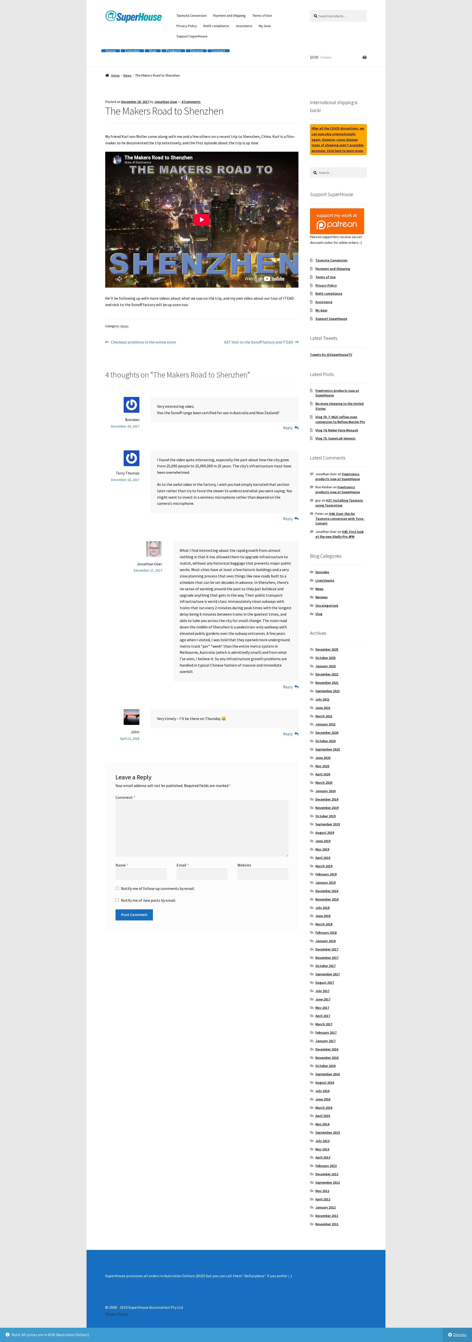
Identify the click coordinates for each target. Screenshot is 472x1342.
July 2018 (322, 907)
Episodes (132, 50)
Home (110, 50)
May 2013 (322, 1149)
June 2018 (322, 916)
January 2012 (325, 1207)
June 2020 (322, 757)
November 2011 (327, 1224)
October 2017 (325, 966)
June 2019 (322, 841)
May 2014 (322, 1124)
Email (183, 865)
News (127, 75)
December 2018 (326, 891)
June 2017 (322, 999)
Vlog (153, 50)
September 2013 (327, 1132)
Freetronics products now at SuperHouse (337, 476)
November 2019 (327, 807)
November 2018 (327, 899)
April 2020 (322, 774)
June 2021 (322, 707)
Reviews (321, 597)
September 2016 (327, 1074)
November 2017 (327, 957)
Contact (218, 50)
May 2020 (322, 766)
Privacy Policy (187, 26)
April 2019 (322, 857)
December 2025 (326, 649)
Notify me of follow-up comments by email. (158, 888)
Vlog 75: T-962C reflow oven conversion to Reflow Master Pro (340, 419)
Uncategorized (326, 605)
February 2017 (326, 1032)
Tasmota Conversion (191, 15)
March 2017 (323, 1024)
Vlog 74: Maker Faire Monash (336, 430)
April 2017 (322, 1016)
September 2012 (327, 1182)
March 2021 (323, 716)
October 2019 (325, 816)
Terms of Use (262, 15)
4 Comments (191, 101)
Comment (125, 797)
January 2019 (325, 882)
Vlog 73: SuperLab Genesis (335, 438)
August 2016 (324, 1082)
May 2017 (322, 1007)
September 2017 (327, 974)
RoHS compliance (216, 26)
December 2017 (326, 949)
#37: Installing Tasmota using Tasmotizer (339, 502)
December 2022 (326, 674)
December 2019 (326, 799)
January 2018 (325, 941)
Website (244, 865)
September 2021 (327, 691)
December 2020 (326, 732)
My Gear (265, 26)
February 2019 (326, 874)
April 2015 (322, 1115)
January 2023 (325, 666)
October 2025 (325, 657)
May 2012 (322, 1191)
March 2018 (323, 924)
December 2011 (326, 1215)
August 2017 (324, 982)
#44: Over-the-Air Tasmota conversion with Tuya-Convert (339, 518)
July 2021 (322, 699)
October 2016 (325, 1066)
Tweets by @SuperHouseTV (331, 354)
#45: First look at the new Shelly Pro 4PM (339, 534)
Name (122, 865)
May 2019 (322, 849)
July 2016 (322, 1091)
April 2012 (322, 1199)
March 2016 (323, 1107)
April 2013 (322, 1157)
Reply (288, 427)
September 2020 (327, 749)
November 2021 (327, 682)
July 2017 (322, 991)
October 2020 (325, 741)
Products (173, 50)
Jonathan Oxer (165, 101)
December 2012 (326, 1174)
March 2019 (323, 866)
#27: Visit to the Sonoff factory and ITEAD (258, 342)
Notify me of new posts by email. (148, 900)
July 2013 (322, 1141)
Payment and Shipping (229, 15)
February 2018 (326, 932)
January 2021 (325, 724)
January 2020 (325, 791)
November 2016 (327, 1057)
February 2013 (326, 1165)
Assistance (244, 26)
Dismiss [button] (459, 1334)
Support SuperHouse (192, 36)
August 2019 (324, 832)
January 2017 (325, 1041)
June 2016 (322, 1099)
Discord (196, 50)
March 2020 (323, 782)
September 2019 (327, 824)
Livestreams (324, 580)
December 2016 (326, 1049)
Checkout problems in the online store (143, 342)
